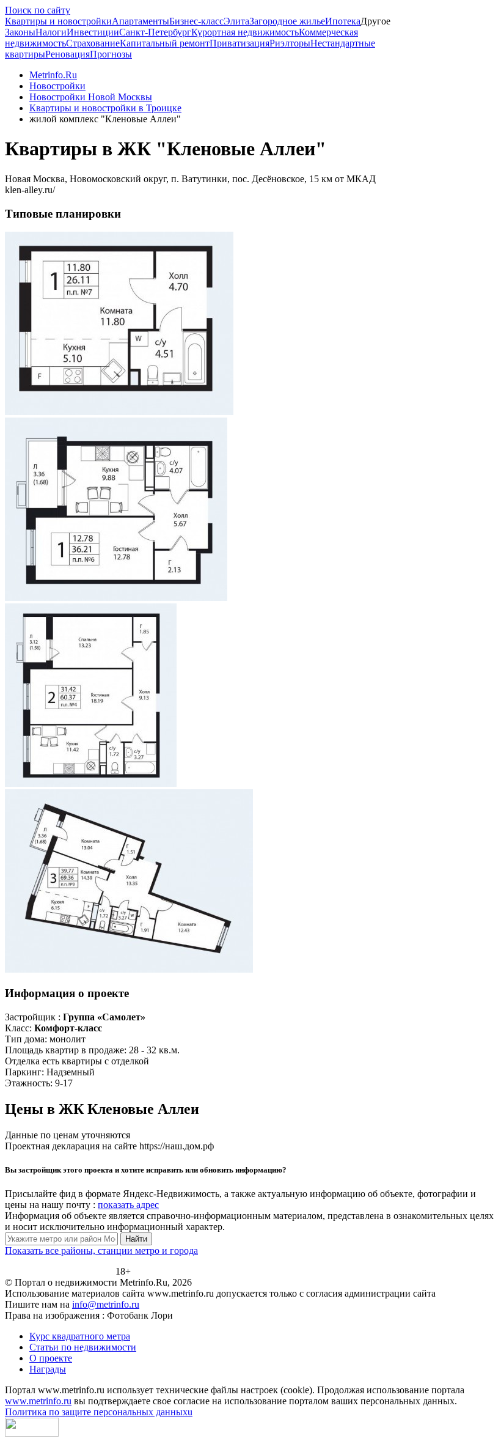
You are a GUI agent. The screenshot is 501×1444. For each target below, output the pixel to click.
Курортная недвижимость (245, 32)
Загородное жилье (287, 21)
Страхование (93, 43)
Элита (236, 21)
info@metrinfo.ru (105, 1304)
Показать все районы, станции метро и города (101, 1250)
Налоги (51, 32)
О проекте (50, 1358)
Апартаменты (140, 21)
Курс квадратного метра (79, 1336)
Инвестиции (93, 32)
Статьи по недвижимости (82, 1347)
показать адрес (128, 1204)
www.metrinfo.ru (38, 1401)
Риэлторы (289, 43)
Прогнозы (111, 54)
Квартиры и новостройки (58, 21)
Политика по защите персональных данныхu (98, 1412)
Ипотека (342, 21)
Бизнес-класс (196, 21)
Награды (47, 1369)
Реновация (67, 54)
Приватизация (239, 43)
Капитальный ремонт (165, 43)
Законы (20, 32)
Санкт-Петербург (155, 32)
